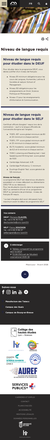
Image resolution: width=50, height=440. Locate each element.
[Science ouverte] (16, 359)
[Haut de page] (25, 274)
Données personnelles (25, 418)
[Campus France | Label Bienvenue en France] (35, 359)
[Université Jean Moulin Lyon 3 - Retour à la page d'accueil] (13, 3)
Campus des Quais (15, 307)
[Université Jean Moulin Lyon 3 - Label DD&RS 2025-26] (33, 346)
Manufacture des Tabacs (17, 301)
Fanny (18, 227)
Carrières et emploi (25, 397)
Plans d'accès (25, 406)
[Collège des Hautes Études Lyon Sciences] (23, 332)
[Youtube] (20, 292)
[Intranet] (46, 3)
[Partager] (47, 39)
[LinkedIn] (14, 292)
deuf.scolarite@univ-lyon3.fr (16, 222)
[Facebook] (3, 292)
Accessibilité (25, 410)
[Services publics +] (23, 386)
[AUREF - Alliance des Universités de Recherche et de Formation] (23, 373)
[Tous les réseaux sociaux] (26, 292)
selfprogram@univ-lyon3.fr (16, 233)
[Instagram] (8, 292)
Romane (18, 217)
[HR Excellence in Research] (16, 346)
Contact (25, 401)
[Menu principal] (3, 3)
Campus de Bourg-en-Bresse (19, 312)
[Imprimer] (42, 39)
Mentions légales (25, 414)
